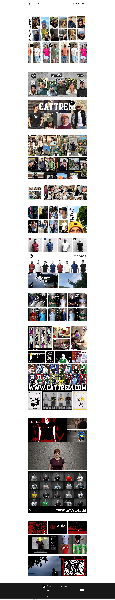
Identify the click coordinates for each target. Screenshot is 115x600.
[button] (84, 3)
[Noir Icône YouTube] (79, 4)
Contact (48, 589)
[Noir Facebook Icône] (71, 4)
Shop (48, 585)
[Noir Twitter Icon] (76, 4)
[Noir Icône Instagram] (74, 4)
